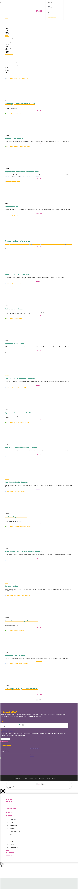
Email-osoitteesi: (4, 737)
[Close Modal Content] (3, 791)
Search (2, 727)
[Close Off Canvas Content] (2, 863)
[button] (77, 3)
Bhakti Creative (41, 778)
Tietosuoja (25, 778)
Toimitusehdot (17, 778)
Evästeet (31, 778)
